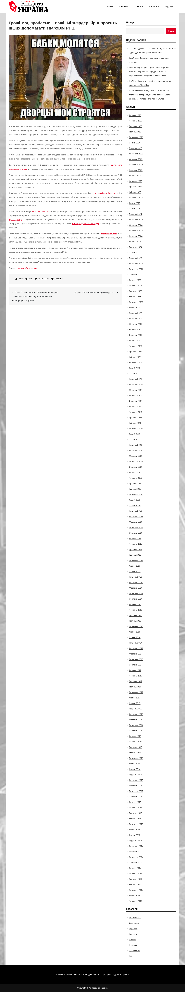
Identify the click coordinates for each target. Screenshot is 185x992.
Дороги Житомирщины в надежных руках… (95, 292)
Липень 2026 (135, 115)
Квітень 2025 (135, 192)
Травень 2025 (135, 187)
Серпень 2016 (136, 731)
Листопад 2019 (136, 516)
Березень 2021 (136, 428)
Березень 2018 (136, 626)
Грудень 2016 (135, 709)
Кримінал (123, 6)
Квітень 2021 (135, 423)
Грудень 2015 (135, 774)
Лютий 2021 (134, 434)
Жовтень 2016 (136, 720)
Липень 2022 (135, 340)
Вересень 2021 (136, 395)
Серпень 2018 (136, 599)
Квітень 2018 (135, 621)
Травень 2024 (135, 247)
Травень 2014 (135, 879)
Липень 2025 (135, 176)
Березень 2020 (136, 494)
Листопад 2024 (136, 220)
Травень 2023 (135, 291)
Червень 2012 (135, 901)
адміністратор (25, 278)
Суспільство (134, 950)
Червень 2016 (135, 742)
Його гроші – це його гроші (105, 193)
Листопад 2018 (136, 582)
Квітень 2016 (135, 753)
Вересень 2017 (136, 659)
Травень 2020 (135, 483)
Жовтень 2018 (136, 588)
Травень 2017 (135, 681)
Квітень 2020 (135, 489)
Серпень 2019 (136, 533)
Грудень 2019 (135, 511)
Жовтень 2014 (136, 851)
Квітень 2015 (135, 818)
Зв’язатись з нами (63, 974)
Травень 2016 (135, 747)
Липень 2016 (135, 736)
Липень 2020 (135, 472)
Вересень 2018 (136, 593)
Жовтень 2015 (136, 785)
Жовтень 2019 (136, 522)
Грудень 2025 (135, 148)
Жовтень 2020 (136, 456)
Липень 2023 (135, 280)
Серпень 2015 (136, 796)
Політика (139, 6)
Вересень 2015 (136, 791)
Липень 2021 (135, 406)
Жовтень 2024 (136, 225)
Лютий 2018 (134, 632)
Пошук (130, 22)
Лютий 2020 (134, 500)
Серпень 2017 (136, 665)
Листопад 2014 (136, 846)
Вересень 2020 (136, 461)
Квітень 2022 (135, 357)
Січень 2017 (134, 703)
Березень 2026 (136, 137)
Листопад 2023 (136, 263)
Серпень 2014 (136, 862)
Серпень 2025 (136, 170)
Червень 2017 (135, 676)
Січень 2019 (134, 571)
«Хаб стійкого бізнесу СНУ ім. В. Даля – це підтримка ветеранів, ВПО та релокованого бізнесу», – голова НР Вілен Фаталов (149, 95)
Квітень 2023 (135, 296)
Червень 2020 (135, 478)
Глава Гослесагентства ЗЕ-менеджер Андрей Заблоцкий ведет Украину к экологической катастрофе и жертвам (35, 296)
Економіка (154, 6)
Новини (109, 6)
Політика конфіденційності (86, 974)
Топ (131, 956)
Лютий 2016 (134, 764)
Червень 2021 (135, 412)
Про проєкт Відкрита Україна (115, 974)
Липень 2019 (135, 538)
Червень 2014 (135, 873)
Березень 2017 (136, 692)
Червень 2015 (135, 807)
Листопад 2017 (136, 648)
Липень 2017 (135, 670)
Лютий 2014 (134, 895)
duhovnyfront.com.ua (28, 268)
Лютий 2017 (134, 698)
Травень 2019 (135, 549)
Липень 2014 (135, 868)
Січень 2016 (134, 769)
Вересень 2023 (136, 269)
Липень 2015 (135, 802)
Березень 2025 (136, 198)
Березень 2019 (136, 560)
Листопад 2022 (136, 318)
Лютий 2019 (134, 566)
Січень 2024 (134, 252)
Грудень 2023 (135, 258)
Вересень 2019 (136, 527)
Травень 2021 (135, 417)
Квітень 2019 (135, 555)
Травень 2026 (135, 126)
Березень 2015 (136, 824)
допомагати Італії (109, 234)
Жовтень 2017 (136, 654)
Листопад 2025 (136, 154)
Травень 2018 (135, 615)
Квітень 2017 (135, 687)
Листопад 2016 (136, 714)
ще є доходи (15, 219)
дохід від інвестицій (41, 211)
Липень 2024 (135, 241)
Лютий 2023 (134, 307)
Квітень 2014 (135, 884)
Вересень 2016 (136, 725)
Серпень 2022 (136, 335)
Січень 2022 (134, 373)
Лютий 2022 (134, 368)
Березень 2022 (136, 362)
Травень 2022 (135, 351)
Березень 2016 (136, 758)
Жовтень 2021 (136, 390)
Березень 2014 (136, 890)
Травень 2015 (135, 813)
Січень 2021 (134, 439)
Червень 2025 (135, 181)
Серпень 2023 (136, 274)
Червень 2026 (135, 121)
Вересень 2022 (136, 329)
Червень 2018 (135, 610)
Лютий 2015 (134, 829)
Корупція (169, 6)
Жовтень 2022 (136, 324)
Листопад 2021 (136, 384)
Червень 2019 (135, 544)
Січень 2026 (134, 143)
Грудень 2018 (135, 577)
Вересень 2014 (136, 857)
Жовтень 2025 (136, 159)
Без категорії (135, 917)
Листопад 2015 (136, 780)
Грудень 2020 (135, 445)
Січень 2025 (134, 209)
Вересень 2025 (136, 165)
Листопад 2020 (136, 450)
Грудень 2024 (135, 214)
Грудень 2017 (135, 643)
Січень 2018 (134, 637)
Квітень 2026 (135, 132)
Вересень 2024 (136, 230)
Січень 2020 (134, 505)
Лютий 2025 (134, 203)
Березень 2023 (136, 302)
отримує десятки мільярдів (85, 223)
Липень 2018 (135, 604)
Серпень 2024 (136, 236)
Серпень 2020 (136, 467)
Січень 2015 (134, 835)
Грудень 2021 (135, 379)
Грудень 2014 (135, 840)
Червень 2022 (135, 346)
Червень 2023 (135, 285)
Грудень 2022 (135, 313)
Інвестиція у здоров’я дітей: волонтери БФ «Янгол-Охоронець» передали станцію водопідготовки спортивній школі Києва (149, 71)
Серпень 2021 (136, 401)
